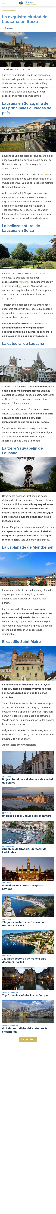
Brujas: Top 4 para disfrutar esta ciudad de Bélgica (27, 781)
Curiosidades (8, 846)
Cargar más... (28, 1039)
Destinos (6, 776)
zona (37, 273)
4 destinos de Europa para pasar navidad (23, 887)
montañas (24, 281)
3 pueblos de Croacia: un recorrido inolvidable (24, 850)
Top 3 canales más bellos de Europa (25, 995)
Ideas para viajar (9, 11)
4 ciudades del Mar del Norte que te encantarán (25, 1030)
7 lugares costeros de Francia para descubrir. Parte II (24, 924)
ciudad (43, 174)
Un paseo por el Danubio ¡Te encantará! (27, 815)
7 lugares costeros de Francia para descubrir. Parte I (24, 960)
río (20, 286)
